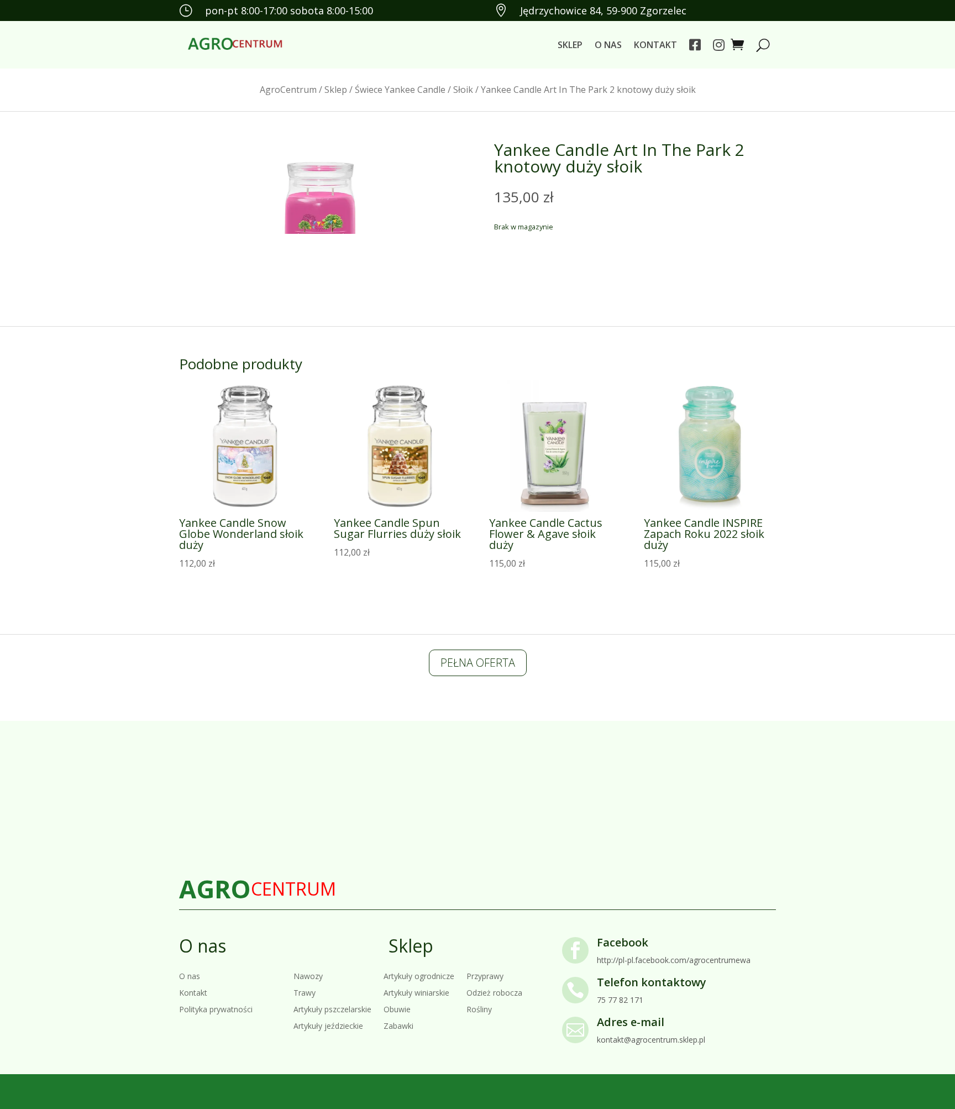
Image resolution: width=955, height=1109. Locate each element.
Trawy (304, 992)
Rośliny (479, 1008)
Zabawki (398, 1025)
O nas (608, 45)
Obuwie (397, 1008)
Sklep (570, 45)
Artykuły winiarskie (416, 992)
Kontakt (655, 45)
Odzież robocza (494, 992)
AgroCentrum (288, 89)
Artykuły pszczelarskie (332, 1008)
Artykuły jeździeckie (328, 1025)
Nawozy (308, 975)
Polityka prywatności (216, 1008)
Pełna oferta (477, 662)
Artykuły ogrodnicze (419, 975)
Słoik (463, 89)
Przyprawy (484, 975)
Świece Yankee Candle (400, 89)
